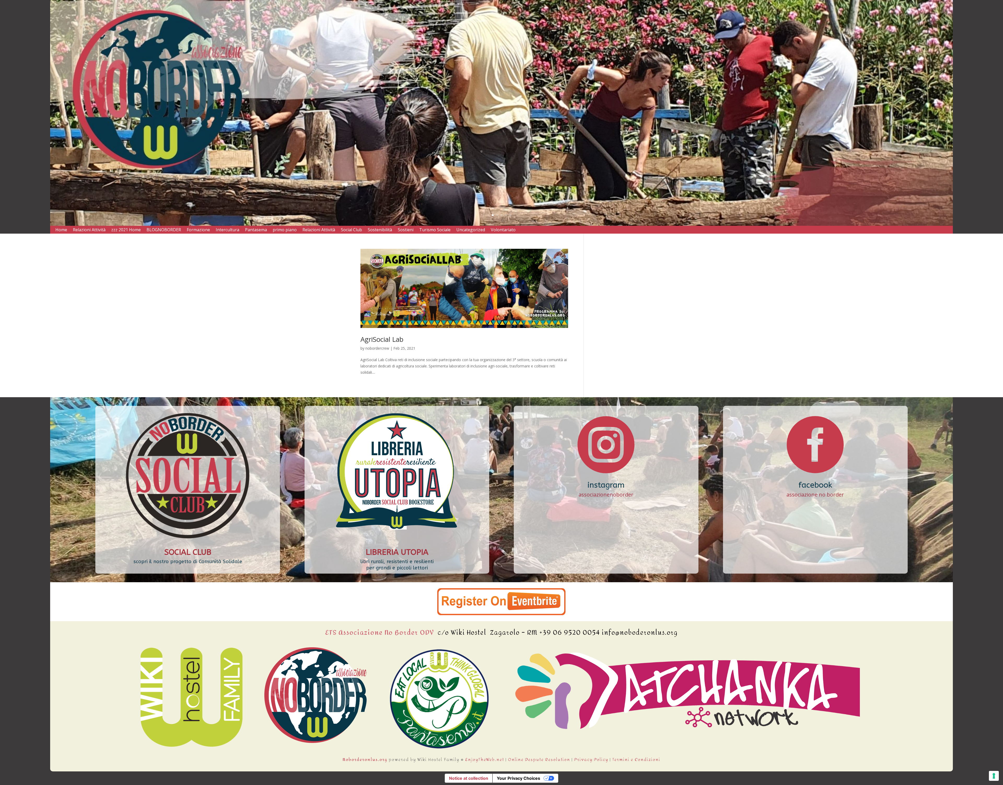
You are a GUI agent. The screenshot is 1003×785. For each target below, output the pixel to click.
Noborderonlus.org (365, 759)
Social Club (351, 230)
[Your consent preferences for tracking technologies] (994, 776)
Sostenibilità (380, 230)
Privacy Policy (591, 759)
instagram (606, 485)
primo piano (285, 230)
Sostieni (405, 230)
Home (61, 230)
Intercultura (227, 230)
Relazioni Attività (89, 230)
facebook (815, 485)
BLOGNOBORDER (164, 230)
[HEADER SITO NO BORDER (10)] (501, 224)
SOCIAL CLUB (187, 552)
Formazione (198, 230)
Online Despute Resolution (539, 759)
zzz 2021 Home (126, 230)
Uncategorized (470, 230)
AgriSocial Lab (382, 339)
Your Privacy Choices (518, 778)
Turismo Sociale (435, 230)
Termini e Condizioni (636, 759)
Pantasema (256, 230)
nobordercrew (377, 348)
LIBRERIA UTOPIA (397, 552)
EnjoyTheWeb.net (484, 759)
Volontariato (503, 230)
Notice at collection (468, 778)
